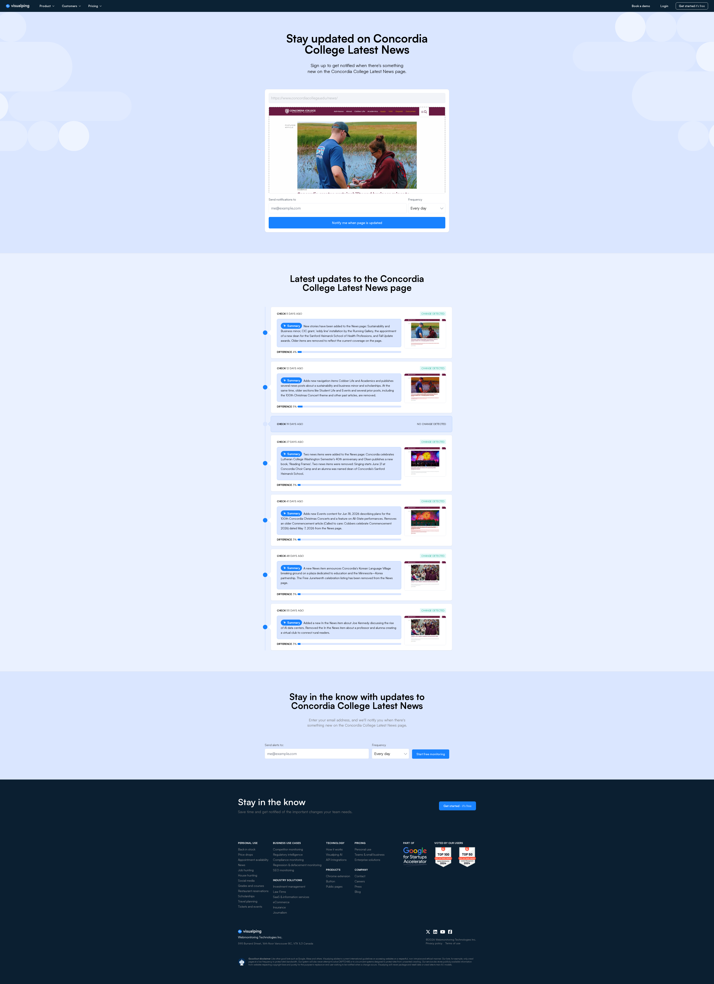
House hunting (247, 875)
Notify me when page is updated (357, 223)
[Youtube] (442, 932)
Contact (360, 876)
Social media (246, 880)
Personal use (363, 849)
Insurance (279, 907)
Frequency (415, 199)
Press (358, 886)
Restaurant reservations (253, 891)
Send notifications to (282, 199)
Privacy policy (434, 943)
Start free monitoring (430, 754)
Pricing (93, 6)
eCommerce (281, 902)
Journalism (280, 912)
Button (330, 881)
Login (664, 6)
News (241, 865)
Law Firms (279, 892)
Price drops (245, 854)
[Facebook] (450, 932)
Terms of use (452, 943)
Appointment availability (253, 860)
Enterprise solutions (367, 860)
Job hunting (246, 870)
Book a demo (641, 6)
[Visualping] (17, 6)
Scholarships (246, 896)
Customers (69, 6)
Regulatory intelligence (288, 854)
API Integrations (336, 860)
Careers (360, 881)
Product (45, 6)
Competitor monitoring (288, 849)
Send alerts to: (274, 745)
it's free (692, 6)
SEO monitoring (283, 870)
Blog (358, 892)
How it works (334, 849)
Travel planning (247, 901)
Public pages (334, 886)
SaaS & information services (291, 897)
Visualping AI (334, 854)
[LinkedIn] (435, 932)
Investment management (289, 886)
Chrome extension (338, 876)
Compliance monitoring (288, 860)
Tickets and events (250, 906)
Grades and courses (251, 886)
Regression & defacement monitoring (297, 865)
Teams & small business (370, 854)
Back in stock (246, 849)
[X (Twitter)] (428, 932)
